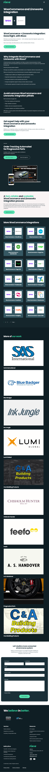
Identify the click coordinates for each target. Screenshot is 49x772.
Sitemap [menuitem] (24, 767)
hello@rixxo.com (33, 756)
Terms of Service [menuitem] (16, 767)
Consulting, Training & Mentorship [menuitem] (10, 733)
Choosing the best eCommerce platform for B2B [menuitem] (37, 732)
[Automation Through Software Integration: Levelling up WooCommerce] (24, 561)
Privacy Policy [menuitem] (6, 767)
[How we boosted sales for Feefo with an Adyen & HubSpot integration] (24, 532)
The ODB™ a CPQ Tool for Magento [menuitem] (10, 749)
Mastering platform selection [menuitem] (35, 734)
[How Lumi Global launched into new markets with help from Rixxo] (24, 442)
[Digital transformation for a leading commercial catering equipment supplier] (24, 383)
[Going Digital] (24, 353)
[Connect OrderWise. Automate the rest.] (24, 472)
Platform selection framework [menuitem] (35, 740)
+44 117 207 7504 (33, 754)
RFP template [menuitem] (32, 729)
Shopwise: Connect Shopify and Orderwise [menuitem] (9, 752)
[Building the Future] (24, 621)
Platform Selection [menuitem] (7, 729)
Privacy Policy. (7, 692)
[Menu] (44, 2)
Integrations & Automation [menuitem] (9, 731)
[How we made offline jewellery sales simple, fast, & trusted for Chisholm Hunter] (24, 502)
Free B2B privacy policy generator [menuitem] (10, 756)
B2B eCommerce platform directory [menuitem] (36, 738)
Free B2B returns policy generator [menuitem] (10, 758)
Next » (13, 322)
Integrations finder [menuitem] (33, 736)
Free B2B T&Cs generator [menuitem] (8, 754)
